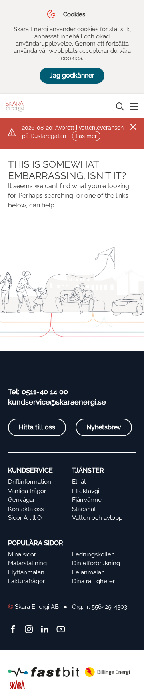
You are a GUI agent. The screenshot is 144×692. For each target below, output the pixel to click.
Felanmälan (88, 572)
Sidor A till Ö (25, 517)
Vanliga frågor (27, 491)
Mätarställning (27, 563)
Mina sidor (22, 554)
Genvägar (21, 499)
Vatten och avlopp (97, 517)
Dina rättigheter (93, 581)
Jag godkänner (72, 75)
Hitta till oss (37, 427)
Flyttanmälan (26, 572)
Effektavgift (87, 491)
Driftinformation (29, 481)
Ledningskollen (93, 554)
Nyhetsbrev (103, 427)
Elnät (79, 481)
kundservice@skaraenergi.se (57, 402)
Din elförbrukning (96, 563)
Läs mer (86, 136)
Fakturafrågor (26, 581)
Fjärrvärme (87, 499)
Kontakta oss (26, 509)
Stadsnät (84, 509)
